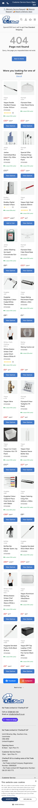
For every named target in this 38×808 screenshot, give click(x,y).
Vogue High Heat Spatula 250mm (27, 203)
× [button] (35, 781)
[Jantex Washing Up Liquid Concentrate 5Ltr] (10, 235)
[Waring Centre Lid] (27, 333)
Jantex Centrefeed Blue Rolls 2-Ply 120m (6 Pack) (10, 156)
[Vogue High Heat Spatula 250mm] (27, 188)
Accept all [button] (10, 799)
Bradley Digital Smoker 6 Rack (9, 203)
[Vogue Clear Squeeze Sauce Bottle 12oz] (27, 434)
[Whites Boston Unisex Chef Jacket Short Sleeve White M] (10, 333)
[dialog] (19, 793)
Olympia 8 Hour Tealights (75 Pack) (26, 403)
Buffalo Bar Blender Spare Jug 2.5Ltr (10, 548)
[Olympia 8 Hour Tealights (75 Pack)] (27, 387)
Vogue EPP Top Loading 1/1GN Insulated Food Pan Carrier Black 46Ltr (27, 650)
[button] (30, 19)
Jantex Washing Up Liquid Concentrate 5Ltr (10, 252)
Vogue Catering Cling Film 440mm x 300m (27, 498)
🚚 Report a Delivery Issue (22, 12)
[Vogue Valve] (10, 387)
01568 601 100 (13, 712)
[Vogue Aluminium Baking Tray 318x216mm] (27, 579)
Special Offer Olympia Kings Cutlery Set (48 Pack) (26, 156)
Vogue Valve (8, 401)
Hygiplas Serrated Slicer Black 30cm (27, 547)
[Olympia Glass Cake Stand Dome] (27, 88)
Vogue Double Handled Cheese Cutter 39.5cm (10, 105)
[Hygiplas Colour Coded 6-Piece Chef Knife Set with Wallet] (10, 482)
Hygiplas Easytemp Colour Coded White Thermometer (10, 300)
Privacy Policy (11, 795)
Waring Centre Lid (27, 347)
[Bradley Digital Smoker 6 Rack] (10, 188)
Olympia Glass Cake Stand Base (27, 251)
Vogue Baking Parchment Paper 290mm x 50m (27, 299)
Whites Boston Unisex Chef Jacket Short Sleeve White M (9, 352)
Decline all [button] (28, 799)
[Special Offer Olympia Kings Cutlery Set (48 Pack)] (27, 138)
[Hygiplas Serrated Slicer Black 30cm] (27, 532)
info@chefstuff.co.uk (17, 714)
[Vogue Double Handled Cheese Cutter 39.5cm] (10, 88)
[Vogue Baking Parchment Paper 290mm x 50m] (27, 283)
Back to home (19, 59)
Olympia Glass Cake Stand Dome (27, 104)
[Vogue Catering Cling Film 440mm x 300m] (27, 482)
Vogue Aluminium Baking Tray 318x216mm (27, 596)
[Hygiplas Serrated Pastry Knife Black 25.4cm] (10, 631)
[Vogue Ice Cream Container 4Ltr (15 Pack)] (10, 434)
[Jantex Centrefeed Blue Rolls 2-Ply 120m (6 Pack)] (10, 138)
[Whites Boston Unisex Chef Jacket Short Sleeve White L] (10, 579)
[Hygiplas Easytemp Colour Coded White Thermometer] (10, 283)
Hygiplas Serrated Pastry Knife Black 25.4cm (10, 648)
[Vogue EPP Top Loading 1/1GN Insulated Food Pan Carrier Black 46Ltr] (27, 631)
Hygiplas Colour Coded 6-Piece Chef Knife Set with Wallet (10, 499)
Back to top (18, 687)
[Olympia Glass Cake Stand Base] (27, 235)
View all (19, 76)
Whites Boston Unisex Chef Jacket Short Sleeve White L (9, 599)
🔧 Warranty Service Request (14, 9)
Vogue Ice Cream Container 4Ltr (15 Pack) (10, 451)
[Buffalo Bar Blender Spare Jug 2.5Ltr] (10, 532)
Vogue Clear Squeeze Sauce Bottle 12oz (26, 451)
